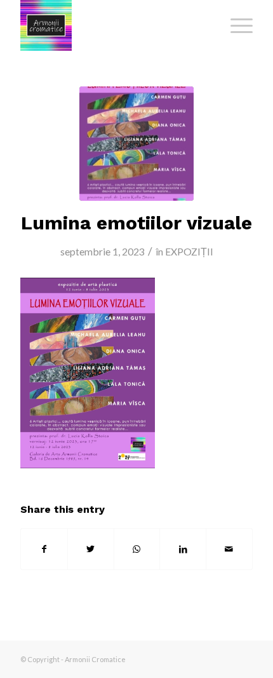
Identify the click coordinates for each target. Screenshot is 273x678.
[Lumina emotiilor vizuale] (136, 143)
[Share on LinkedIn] (183, 549)
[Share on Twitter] (91, 549)
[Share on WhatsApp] (137, 549)
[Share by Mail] (229, 549)
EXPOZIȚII (189, 251)
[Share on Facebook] (44, 549)
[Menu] (235, 25)
